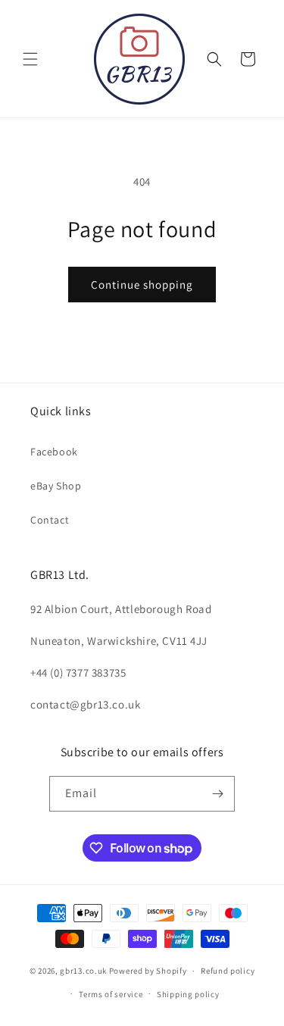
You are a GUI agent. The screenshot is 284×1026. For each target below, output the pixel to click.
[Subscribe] (217, 794)
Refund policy (227, 970)
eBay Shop (55, 486)
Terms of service (110, 994)
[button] (30, 59)
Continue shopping (142, 284)
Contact (49, 520)
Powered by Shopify (148, 970)
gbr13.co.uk (83, 970)
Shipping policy (188, 994)
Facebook (54, 451)
